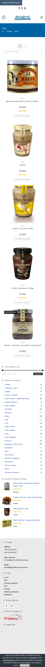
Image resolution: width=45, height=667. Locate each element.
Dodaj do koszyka (22, 116)
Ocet (6, 420)
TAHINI (22, 226)
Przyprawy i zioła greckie (14, 444)
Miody (7, 416)
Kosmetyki (8, 409)
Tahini (22, 165)
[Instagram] (22, 8)
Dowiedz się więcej (22, 355)
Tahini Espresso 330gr (22, 288)
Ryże (6, 451)
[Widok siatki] (20, 46)
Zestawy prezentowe (12, 472)
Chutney (7, 391)
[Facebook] (19, 8)
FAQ (5, 586)
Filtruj (38, 374)
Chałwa (22, 98)
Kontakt (7, 589)
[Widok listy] (25, 46)
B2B (5, 580)
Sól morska (9, 462)
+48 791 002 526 (10, 549)
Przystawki (8, 448)
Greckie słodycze (11, 402)
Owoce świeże (10, 430)
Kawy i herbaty (10, 405)
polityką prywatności (9, 660)
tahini (16, 31)
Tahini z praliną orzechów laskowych (22, 345)
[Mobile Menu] (41, 17)
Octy (6, 423)
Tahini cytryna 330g (22, 228)
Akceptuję (24, 665)
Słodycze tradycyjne (12, 458)
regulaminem (33, 658)
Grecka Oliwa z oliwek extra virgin (17, 398)
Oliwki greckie (10, 426)
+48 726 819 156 (10, 552)
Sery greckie (9, 455)
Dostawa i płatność (11, 583)
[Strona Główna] (3, 31)
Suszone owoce (10, 465)
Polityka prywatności (11, 592)
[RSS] (25, 8)
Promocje (8, 441)
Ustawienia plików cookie (11, 3)
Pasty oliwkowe (10, 437)
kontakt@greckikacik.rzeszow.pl (15, 567)
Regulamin (8, 595)
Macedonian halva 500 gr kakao (22, 101)
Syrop (7, 469)
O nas (6, 577)
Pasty (22, 162)
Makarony (8, 412)
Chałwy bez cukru (11, 388)
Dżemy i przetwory (11, 395)
